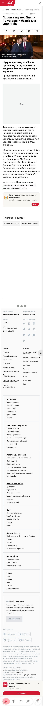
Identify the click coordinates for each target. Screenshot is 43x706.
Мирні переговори (14, 435)
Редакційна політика (10, 356)
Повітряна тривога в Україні (17, 438)
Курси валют (11, 490)
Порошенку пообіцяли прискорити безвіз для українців (32, 10)
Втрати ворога (12, 447)
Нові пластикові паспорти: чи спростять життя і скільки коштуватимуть (19, 185)
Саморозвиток (12, 545)
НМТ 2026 (10, 542)
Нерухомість (12, 556)
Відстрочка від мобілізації (16, 470)
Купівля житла (12, 562)
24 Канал (6, 10)
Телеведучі (7, 363)
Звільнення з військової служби (19, 458)
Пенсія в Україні (13, 502)
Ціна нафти (11, 487)
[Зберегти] (37, 31)
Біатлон (9, 586)
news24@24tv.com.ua (11, 314)
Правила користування (11, 371)
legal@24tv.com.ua (29, 675)
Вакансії (26, 369)
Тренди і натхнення (14, 565)
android (9, 634)
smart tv (9, 640)
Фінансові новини (13, 493)
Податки (10, 499)
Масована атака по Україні (17, 441)
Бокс (8, 576)
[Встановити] (21, 688)
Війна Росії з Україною (17, 425)
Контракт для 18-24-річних (16, 467)
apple (25, 634)
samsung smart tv (25, 640)
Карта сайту (27, 380)
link (24, 323)
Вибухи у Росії (12, 444)
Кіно (9, 510)
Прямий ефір (12, 408)
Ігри (24, 384)
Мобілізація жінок (13, 464)
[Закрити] (38, 683)
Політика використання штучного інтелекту (11, 381)
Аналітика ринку (13, 559)
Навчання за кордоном (15, 549)
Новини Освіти (13, 533)
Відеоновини (11, 412)
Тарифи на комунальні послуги (18, 496)
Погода (9, 418)
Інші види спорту (13, 589)
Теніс (8, 582)
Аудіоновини (11, 415)
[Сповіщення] (40, 3)
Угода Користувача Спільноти (30, 353)
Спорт (9, 573)
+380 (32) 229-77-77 (16, 672)
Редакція (6, 352)
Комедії (9, 522)
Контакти (26, 365)
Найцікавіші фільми (14, 513)
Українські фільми (13, 516)
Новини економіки (15, 484)
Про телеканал (8, 360)
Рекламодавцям (8, 367)
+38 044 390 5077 (29, 314)
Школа (9, 539)
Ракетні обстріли (13, 428)
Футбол (9, 579)
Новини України (17, 10)
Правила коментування (31, 357)
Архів (25, 376)
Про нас (5, 348)
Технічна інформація (30, 361)
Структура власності (30, 373)
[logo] (10, 3)
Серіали (9, 525)
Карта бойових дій (14, 432)
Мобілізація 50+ (12, 461)
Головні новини (13, 402)
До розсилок (14, 619)
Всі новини (11, 399)
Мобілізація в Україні (16, 455)
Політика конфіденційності (9, 375)
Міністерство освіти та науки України (21, 536)
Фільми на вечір (13, 519)
